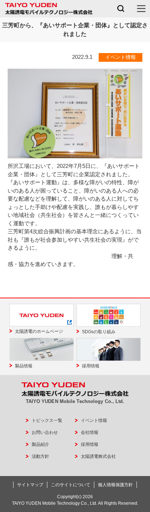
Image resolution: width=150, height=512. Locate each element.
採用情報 (90, 365)
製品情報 (23, 365)
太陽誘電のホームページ (39, 331)
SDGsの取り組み (98, 331)
